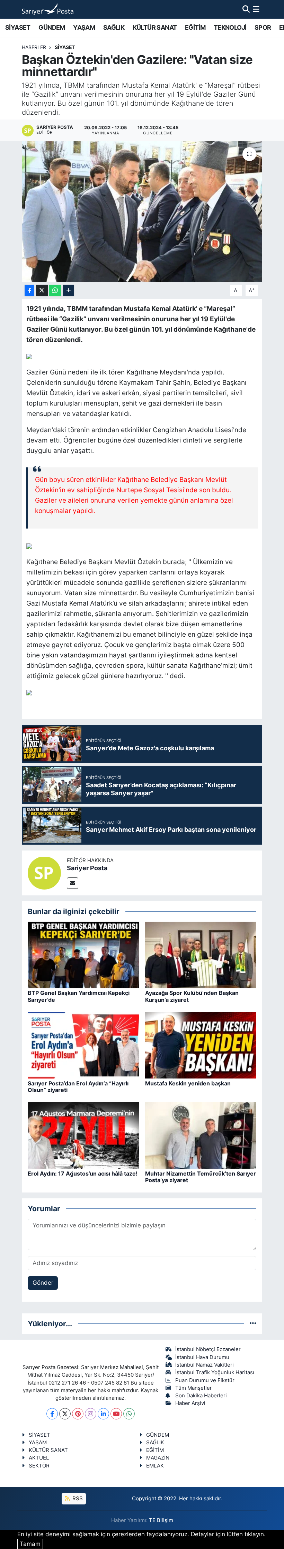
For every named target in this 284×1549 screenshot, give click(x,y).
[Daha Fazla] (68, 290)
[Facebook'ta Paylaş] (29, 290)
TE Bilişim (161, 1520)
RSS (77, 1498)
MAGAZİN (157, 1458)
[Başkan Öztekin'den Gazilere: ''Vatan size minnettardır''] (142, 211)
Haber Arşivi (190, 1403)
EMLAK (155, 1466)
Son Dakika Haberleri (201, 1396)
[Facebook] (52, 1413)
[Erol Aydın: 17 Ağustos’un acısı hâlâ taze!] (83, 1135)
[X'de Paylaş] (42, 290)
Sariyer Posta (87, 868)
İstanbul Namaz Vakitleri (204, 1365)
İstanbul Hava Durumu (202, 1357)
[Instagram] (90, 1413)
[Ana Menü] (256, 9)
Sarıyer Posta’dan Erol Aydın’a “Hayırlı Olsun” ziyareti (78, 1086)
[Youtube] (116, 1413)
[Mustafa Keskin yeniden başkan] (201, 1044)
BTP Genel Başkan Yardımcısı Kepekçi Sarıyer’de (79, 996)
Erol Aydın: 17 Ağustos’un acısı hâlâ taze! (82, 1173)
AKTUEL (39, 1458)
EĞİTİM (195, 27)
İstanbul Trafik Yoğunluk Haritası (214, 1372)
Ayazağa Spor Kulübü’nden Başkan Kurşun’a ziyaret (192, 996)
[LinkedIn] (103, 1413)
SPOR (263, 27)
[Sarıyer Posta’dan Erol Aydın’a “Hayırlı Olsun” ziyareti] (83, 1044)
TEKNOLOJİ (230, 27)
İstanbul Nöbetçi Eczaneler (208, 1349)
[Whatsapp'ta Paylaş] (55, 290)
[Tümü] (253, 1323)
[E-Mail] (72, 883)
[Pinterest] (77, 1413)
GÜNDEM (51, 27)
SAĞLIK (113, 27)
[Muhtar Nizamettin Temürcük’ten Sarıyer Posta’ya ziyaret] (201, 1135)
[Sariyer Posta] (44, 872)
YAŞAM (84, 27)
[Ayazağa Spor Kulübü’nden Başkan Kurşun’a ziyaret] (201, 954)
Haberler (34, 47)
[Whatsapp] (129, 1413)
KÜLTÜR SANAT (155, 27)
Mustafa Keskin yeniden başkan (188, 1083)
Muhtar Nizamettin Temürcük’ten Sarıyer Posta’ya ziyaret (200, 1177)
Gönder (43, 1282)
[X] (65, 1413)
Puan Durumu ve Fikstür (204, 1380)
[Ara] (246, 9)
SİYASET (17, 27)
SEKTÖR (39, 1466)
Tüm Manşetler (193, 1388)
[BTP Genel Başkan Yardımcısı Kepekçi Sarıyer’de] (83, 954)
